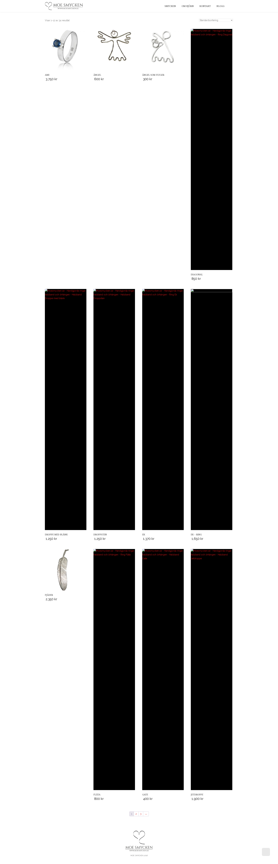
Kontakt (205, 6)
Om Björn (188, 6)
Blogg (220, 6)
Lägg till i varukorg (65, 51)
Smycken (170, 6)
